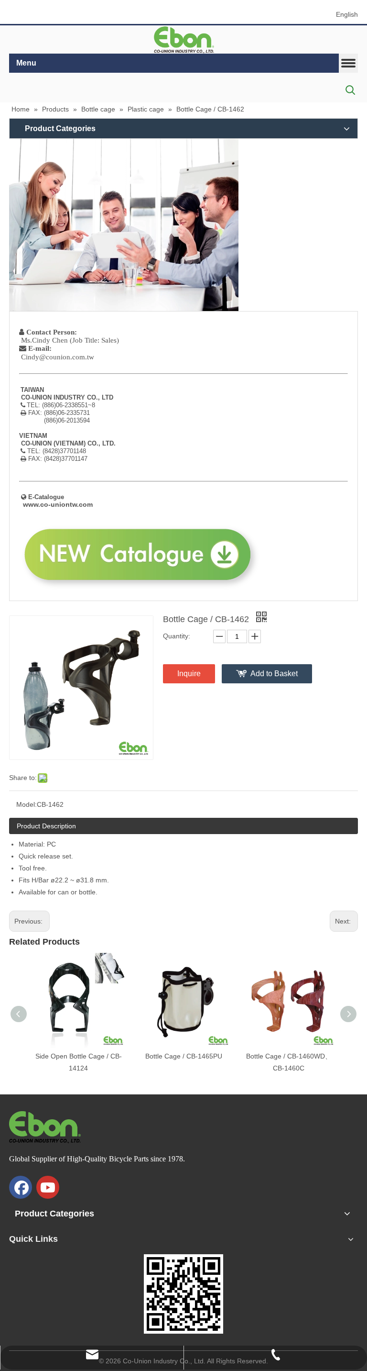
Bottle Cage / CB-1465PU (183, 1056)
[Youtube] (47, 1187)
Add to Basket (274, 673)
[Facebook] (20, 1187)
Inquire (189, 673)
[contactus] (123, 225)
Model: (26, 804)
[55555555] (183, 40)
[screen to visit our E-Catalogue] (183, 1294)
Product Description (46, 826)
